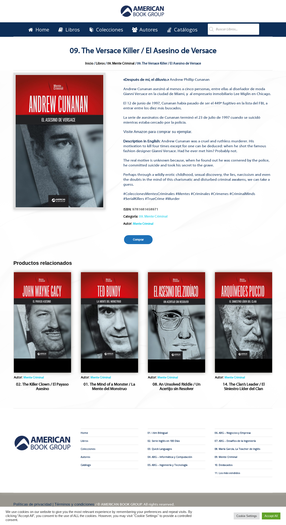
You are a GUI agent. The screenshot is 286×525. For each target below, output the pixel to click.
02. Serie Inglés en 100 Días (164, 440)
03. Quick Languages (160, 448)
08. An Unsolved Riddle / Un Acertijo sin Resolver (176, 386)
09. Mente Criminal (121, 63)
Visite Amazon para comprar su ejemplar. (157, 132)
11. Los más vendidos (227, 473)
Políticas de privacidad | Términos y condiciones (53, 504)
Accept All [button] (271, 516)
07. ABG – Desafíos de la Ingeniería (235, 440)
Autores (85, 457)
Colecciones (88, 448)
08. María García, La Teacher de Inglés (237, 448)
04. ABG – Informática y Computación (170, 457)
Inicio (89, 63)
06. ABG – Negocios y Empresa (233, 432)
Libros (100, 63)
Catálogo (86, 465)
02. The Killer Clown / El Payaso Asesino (42, 386)
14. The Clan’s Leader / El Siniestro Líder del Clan (244, 386)
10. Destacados (223, 465)
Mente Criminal (143, 224)
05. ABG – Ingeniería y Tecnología (167, 465)
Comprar (138, 239)
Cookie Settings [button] (246, 516)
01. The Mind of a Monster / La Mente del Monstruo (109, 386)
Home (84, 432)
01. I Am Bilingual (158, 432)
